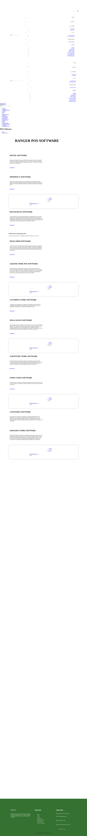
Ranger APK (4, 118)
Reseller (3, 120)
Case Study (4, 109)
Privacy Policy (5, 117)
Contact (3, 111)
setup (3, 121)
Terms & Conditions (6, 124)
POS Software (5, 116)
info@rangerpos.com (62, 816)
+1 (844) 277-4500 (71, 11)
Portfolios (4, 115)
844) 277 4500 (62, 820)
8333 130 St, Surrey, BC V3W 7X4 (62, 813)
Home (3, 112)
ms (2, 113)
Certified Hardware (6, 110)
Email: (57, 816)
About (3, 108)
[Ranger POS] (3, 103)
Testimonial (4, 125)
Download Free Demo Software (38, 200)
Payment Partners (5, 114)
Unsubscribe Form (5, 126)
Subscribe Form (5, 123)
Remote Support (5, 119)
